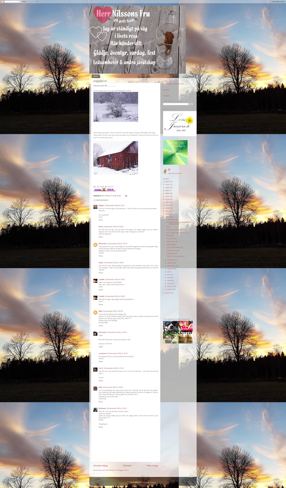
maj (168, 277)
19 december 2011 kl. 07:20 (117, 243)
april (169, 280)
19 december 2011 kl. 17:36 (113, 368)
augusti (170, 269)
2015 (168, 205)
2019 (168, 196)
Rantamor (102, 408)
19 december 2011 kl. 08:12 (114, 262)
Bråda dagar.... (172, 244)
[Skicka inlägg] (125, 196)
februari (170, 286)
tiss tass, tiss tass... (174, 250)
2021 (168, 190)
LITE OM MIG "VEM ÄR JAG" (173, 84)
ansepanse (103, 353)
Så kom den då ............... (176, 241)
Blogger (153, 482)
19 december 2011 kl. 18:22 (113, 387)
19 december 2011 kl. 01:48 (113, 226)
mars (169, 283)
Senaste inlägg (100, 465)
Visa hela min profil (175, 173)
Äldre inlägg (152, 465)
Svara (101, 220)
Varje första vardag (173, 230)
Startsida (127, 465)
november (171, 260)
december (171, 219)
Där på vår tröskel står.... (175, 247)
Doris (101, 226)
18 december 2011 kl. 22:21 (115, 205)
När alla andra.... (173, 238)
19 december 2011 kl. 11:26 (117, 353)
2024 (168, 184)
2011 (167, 217)
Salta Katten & (172, 253)
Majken (101, 205)
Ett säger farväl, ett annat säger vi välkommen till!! (179, 223)
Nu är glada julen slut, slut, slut (178, 233)
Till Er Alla (170, 236)
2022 (168, 187)
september (171, 266)
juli (168, 272)
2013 (168, 211)
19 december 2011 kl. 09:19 (113, 311)
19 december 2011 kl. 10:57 (117, 332)
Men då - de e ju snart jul (176, 256)
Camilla (101, 279)
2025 (168, 182)
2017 (168, 202)
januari (170, 289)
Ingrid (101, 262)
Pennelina (102, 332)
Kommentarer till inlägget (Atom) (117, 470)
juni (168, 275)
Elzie (100, 387)
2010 (168, 293)
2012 (168, 214)
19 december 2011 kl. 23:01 (117, 408)
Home (96, 76)
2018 (168, 199)
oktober (170, 263)
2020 (168, 193)
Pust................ (172, 227)
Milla (100, 311)
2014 (168, 208)
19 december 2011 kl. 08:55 (115, 296)
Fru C (101, 368)
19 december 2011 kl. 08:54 (115, 279)
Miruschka (103, 243)
